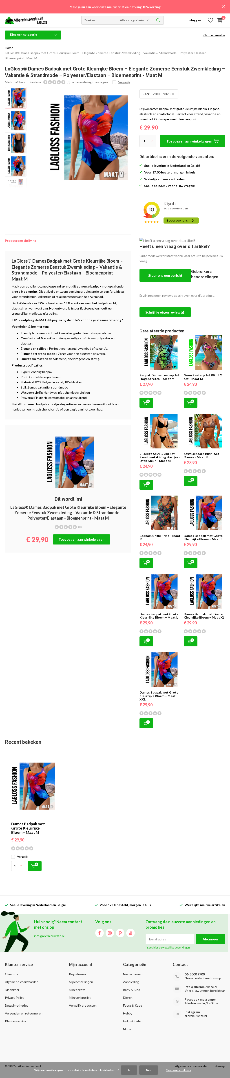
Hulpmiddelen (132, 1021)
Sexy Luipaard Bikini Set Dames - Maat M (201, 455)
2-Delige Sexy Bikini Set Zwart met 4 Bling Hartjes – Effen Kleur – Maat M (160, 457)
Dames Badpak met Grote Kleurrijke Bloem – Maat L (158, 615)
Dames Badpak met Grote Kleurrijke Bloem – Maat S (203, 537)
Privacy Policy (14, 997)
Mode (127, 1029)
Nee (148, 1070)
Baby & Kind (131, 990)
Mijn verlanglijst (80, 997)
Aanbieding (131, 982)
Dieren (128, 997)
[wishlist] (210, 20)
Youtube (130, 933)
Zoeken (158, 20)
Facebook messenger (200, 999)
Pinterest (120, 933)
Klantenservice (214, 35)
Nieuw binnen (132, 974)
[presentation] (126, 137)
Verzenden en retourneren (23, 1013)
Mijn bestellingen (81, 982)
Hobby (127, 1013)
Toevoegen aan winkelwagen (81, 539)
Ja (129, 1070)
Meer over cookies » (178, 1070)
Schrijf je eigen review (163, 312)
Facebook (99, 933)
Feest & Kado (132, 1005)
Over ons (11, 974)
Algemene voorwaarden (21, 982)
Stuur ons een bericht (165, 275)
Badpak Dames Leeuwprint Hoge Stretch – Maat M (159, 377)
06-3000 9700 (195, 974)
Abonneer (211, 939)
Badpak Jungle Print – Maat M (159, 537)
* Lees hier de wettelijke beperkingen (168, 947)
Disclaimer (12, 990)
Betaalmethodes (16, 1005)
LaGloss (19, 82)
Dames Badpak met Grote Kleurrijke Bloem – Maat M (28, 828)
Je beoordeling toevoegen (89, 82)
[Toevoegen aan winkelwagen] (35, 866)
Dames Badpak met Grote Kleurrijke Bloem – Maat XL (204, 615)
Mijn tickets (77, 990)
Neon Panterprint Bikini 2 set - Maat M (203, 377)
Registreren (77, 974)
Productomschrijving (20, 240)
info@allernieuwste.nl (201, 987)
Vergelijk (22, 856)
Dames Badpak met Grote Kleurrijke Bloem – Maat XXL (158, 695)
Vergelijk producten (83, 1005)
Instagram (110, 933)
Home (9, 48)
